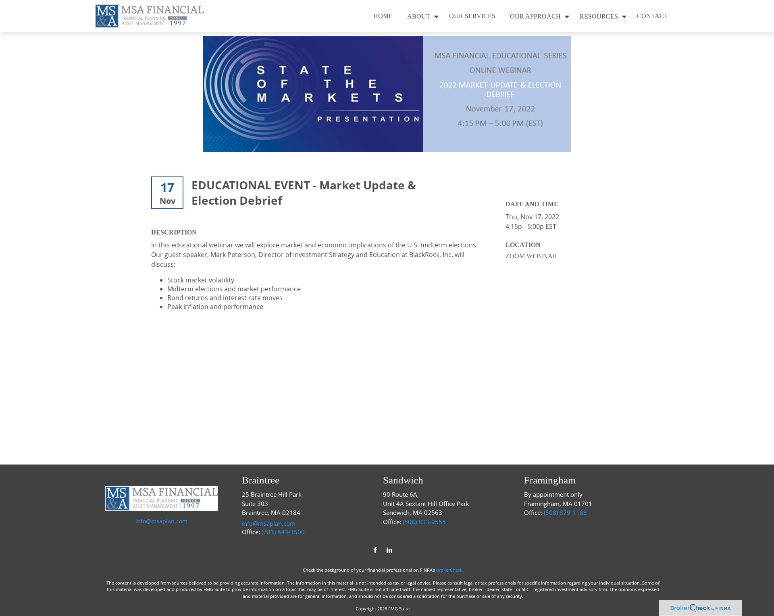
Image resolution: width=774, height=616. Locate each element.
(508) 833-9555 (424, 522)
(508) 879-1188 (565, 512)
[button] (383, 16)
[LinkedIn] (389, 549)
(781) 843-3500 (283, 532)
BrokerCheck (449, 570)
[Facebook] (375, 549)
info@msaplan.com (161, 521)
